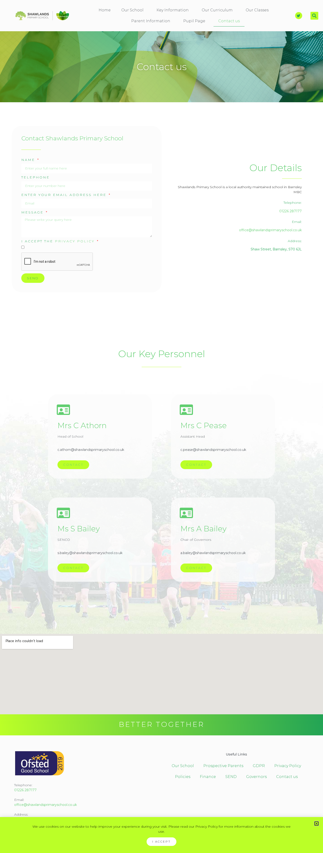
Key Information (173, 10)
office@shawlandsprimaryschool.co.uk (270, 230)
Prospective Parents (223, 766)
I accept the (58, 241)
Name (29, 160)
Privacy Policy (75, 241)
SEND (231, 776)
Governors (256, 776)
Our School (132, 10)
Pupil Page (194, 21)
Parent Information (150, 21)
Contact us (229, 21)
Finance (208, 776)
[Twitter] (298, 15)
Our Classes (257, 10)
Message (33, 212)
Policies (182, 776)
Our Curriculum (217, 10)
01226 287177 (290, 211)
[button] (314, 16)
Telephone (35, 177)
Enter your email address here (64, 195)
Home (105, 10)
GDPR (259, 766)
